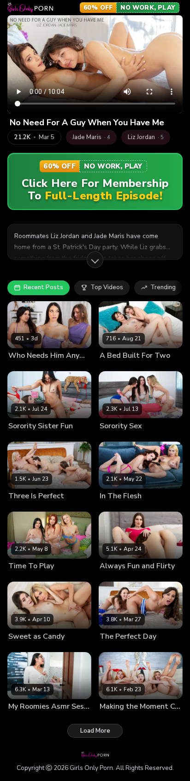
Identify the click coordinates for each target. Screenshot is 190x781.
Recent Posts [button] (43, 287)
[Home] (30, 7)
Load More (95, 731)
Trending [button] (163, 287)
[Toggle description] (95, 259)
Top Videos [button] (106, 287)
